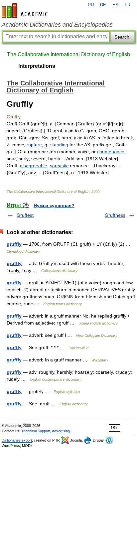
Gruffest (25, 215)
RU (91, 5)
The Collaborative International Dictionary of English (68, 54)
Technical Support (35, 431)
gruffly (14, 244)
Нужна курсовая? (54, 205)
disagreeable (33, 165)
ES (115, 5)
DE (103, 5)
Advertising (61, 431)
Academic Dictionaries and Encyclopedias (57, 24)
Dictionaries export (17, 440)
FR (127, 5)
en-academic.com (26, 10)
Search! (122, 37)
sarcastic (59, 165)
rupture (34, 144)
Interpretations (36, 66)
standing (59, 144)
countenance (110, 151)
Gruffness (115, 215)
